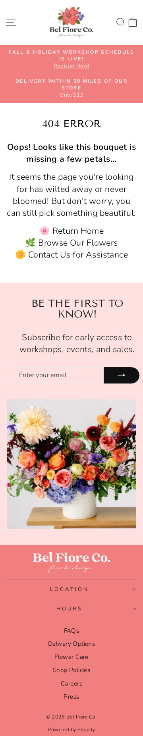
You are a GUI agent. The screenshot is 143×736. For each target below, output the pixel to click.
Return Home (78, 231)
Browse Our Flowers (78, 243)
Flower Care (71, 657)
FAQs (71, 631)
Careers (71, 684)
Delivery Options (71, 644)
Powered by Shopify (71, 729)
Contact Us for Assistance (78, 255)
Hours (69, 608)
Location (69, 589)
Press (71, 697)
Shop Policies (71, 670)
